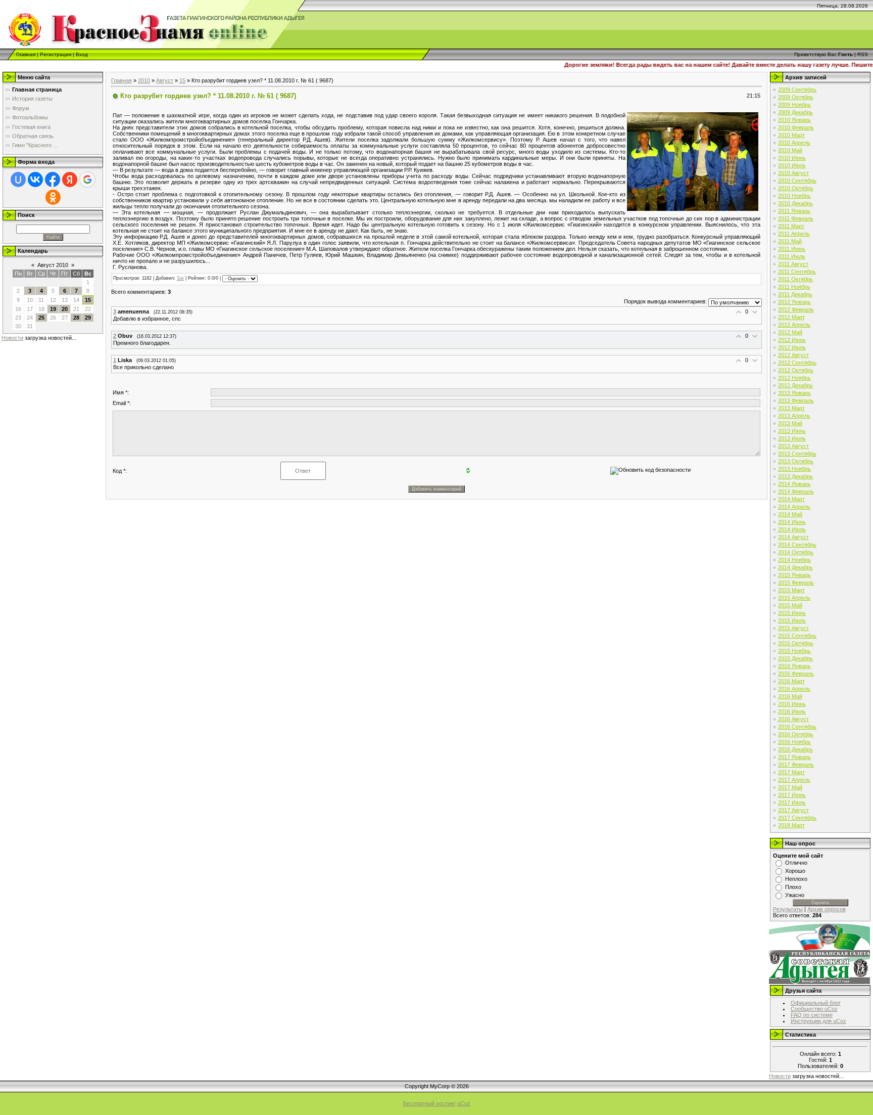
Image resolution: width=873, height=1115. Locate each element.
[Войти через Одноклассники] (53, 197)
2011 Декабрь (795, 294)
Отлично (796, 863)
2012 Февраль (796, 309)
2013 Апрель (794, 416)
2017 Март (791, 772)
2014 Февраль (796, 491)
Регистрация (55, 54)
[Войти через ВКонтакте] (35, 179)
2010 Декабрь (795, 203)
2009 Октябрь (795, 97)
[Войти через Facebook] (52, 179)
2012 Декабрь (795, 385)
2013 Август (793, 446)
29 (88, 318)
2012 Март (791, 317)
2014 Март (791, 499)
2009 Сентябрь (797, 89)
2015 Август (793, 628)
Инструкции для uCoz (818, 1021)
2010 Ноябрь (794, 196)
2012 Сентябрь (797, 363)
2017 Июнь (792, 795)
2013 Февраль (796, 400)
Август (164, 80)
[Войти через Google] (87, 179)
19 (53, 309)
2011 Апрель (794, 234)
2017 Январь (794, 757)
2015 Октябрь (795, 643)
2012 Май (790, 332)
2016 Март (791, 681)
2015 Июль (792, 620)
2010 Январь (794, 120)
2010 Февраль (796, 127)
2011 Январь (794, 211)
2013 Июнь (792, 431)
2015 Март (791, 590)
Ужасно (794, 895)
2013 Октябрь (795, 461)
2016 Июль (792, 711)
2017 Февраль (796, 765)
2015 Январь (794, 575)
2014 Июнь (792, 522)
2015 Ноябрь (794, 651)
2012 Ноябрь (794, 378)
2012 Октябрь (795, 370)
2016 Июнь (792, 704)
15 (88, 300)
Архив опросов (826, 909)
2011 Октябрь (795, 279)
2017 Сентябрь (797, 818)
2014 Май (790, 514)
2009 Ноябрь (794, 105)
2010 (144, 80)
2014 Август (793, 537)
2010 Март (791, 135)
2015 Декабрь (795, 658)
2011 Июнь (791, 249)
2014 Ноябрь (794, 560)
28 (76, 318)
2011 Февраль (795, 218)
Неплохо (796, 879)
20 (65, 309)
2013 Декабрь (795, 476)
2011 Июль (791, 256)
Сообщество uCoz (814, 1009)
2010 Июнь (792, 158)
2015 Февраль (796, 582)
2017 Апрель (794, 780)
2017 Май (790, 787)
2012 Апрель (794, 325)
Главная (25, 54)
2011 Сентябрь (797, 272)
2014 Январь (794, 484)
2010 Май (790, 150)
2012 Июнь (792, 340)
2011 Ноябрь (794, 287)
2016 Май (790, 696)
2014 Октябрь (795, 552)
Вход (82, 54)
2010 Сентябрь (797, 180)
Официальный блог (816, 1003)
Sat (180, 278)
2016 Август (793, 719)
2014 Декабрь (795, 567)
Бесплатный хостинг (429, 1103)
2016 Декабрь (795, 749)
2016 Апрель (794, 689)
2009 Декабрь (795, 112)
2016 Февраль (796, 674)
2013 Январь (794, 393)
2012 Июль (792, 347)
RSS (862, 54)
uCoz (463, 1103)
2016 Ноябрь (794, 742)
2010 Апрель (794, 143)
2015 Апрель (794, 598)
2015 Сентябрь (797, 636)
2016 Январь (794, 666)
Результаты (788, 909)
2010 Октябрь (795, 188)
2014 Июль (792, 529)
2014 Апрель (794, 507)
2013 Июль (792, 438)
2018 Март (791, 825)
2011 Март (791, 226)
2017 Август (793, 810)
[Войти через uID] (18, 179)
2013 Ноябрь (794, 469)
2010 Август (793, 173)
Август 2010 (52, 265)
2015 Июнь (792, 613)
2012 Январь (794, 302)
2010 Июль (792, 165)
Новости (12, 338)
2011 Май (790, 241)
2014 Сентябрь (797, 545)
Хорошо (795, 871)
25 (41, 318)
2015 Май (790, 605)
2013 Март (791, 408)
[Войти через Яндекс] (69, 179)
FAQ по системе (812, 1015)
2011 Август (793, 264)
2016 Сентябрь (797, 727)
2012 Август (793, 355)
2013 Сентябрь (797, 454)
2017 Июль (792, 802)
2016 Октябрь (795, 734)
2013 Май (790, 423)
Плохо (793, 887)
